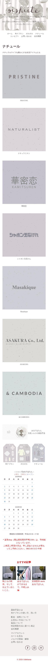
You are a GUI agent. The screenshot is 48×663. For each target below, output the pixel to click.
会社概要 (37, 36)
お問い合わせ (26, 36)
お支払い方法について (21, 620)
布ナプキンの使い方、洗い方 (24, 613)
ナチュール (39, 34)
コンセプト (14, 36)
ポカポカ (29, 34)
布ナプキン (19, 34)
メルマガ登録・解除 (20, 639)
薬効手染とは (17, 610)
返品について (17, 623)
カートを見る (17, 636)
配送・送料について (20, 617)
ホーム (9, 34)
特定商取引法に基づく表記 (23, 626)
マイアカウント (18, 633)
